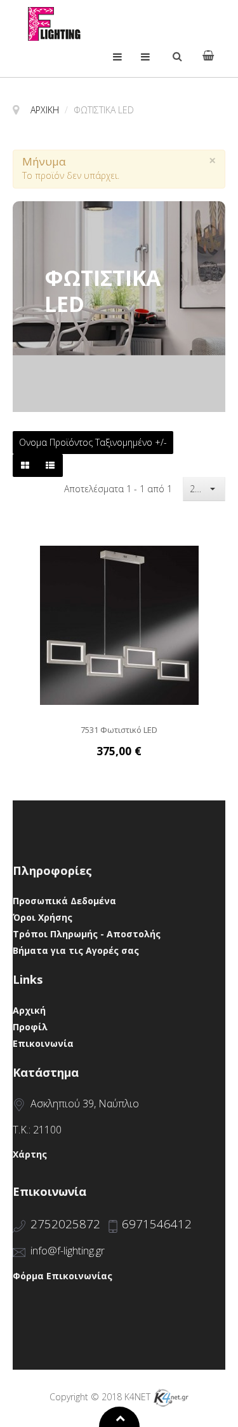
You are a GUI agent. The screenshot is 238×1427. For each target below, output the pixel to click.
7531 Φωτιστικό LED (119, 730)
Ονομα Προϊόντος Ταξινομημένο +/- (93, 442)
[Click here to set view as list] (50, 465)
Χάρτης (30, 1154)
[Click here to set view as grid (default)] (25, 465)
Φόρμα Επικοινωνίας (62, 1276)
